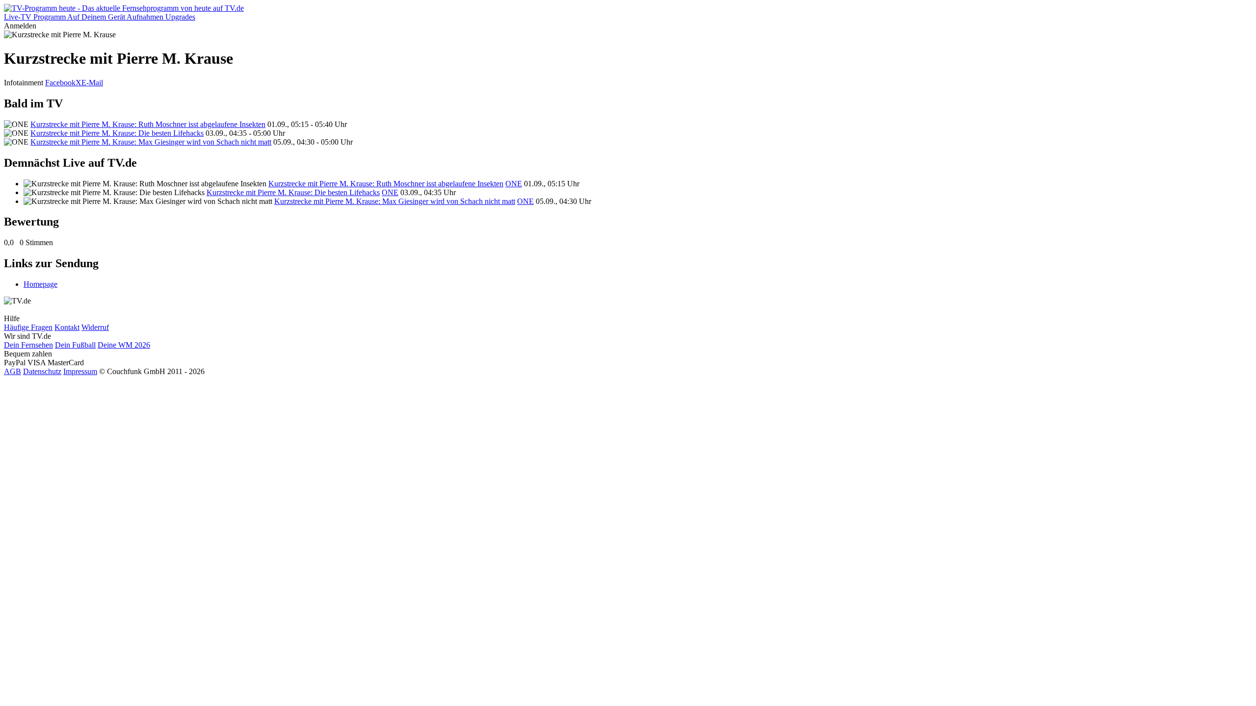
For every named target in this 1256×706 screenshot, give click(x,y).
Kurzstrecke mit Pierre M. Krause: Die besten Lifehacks (117, 133)
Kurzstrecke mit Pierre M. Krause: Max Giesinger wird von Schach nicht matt (150, 142)
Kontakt (66, 327)
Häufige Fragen (28, 327)
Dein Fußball (75, 345)
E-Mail (92, 82)
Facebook (60, 82)
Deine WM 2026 (124, 345)
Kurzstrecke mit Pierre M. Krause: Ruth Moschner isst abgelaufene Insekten (147, 124)
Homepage (40, 284)
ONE (513, 183)
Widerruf (95, 327)
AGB (12, 371)
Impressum (80, 371)
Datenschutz (42, 371)
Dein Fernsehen (28, 345)
